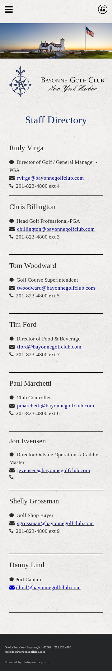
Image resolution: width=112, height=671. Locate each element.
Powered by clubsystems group (27, 662)
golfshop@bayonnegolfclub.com (25, 651)
